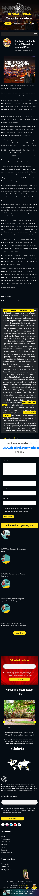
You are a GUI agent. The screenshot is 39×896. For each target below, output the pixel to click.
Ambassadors (6, 841)
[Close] (36, 441)
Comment (6, 460)
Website (5, 498)
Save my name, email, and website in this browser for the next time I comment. (18, 509)
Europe (20, 760)
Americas (11, 759)
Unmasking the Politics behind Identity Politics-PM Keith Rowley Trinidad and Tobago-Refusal (19, 733)
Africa (23, 767)
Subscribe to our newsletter (22, 23)
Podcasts (4, 850)
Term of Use (5, 866)
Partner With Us (6, 852)
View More (19, 633)
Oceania (28, 765)
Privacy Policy (6, 869)
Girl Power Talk (23, 885)
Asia (24, 759)
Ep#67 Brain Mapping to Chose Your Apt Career (13, 550)
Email (5, 489)
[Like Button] (5, 438)
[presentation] (4, 722)
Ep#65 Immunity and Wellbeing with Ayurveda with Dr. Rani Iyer (12, 600)
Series (3, 847)
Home (3, 836)
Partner (8, 23)
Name (5, 479)
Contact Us (5, 864)
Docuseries (5, 844)
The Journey (5, 839)
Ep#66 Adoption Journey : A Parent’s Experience (13, 575)
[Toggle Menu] (35, 34)
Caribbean (16, 765)
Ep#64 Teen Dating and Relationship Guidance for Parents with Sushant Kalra (13, 624)
